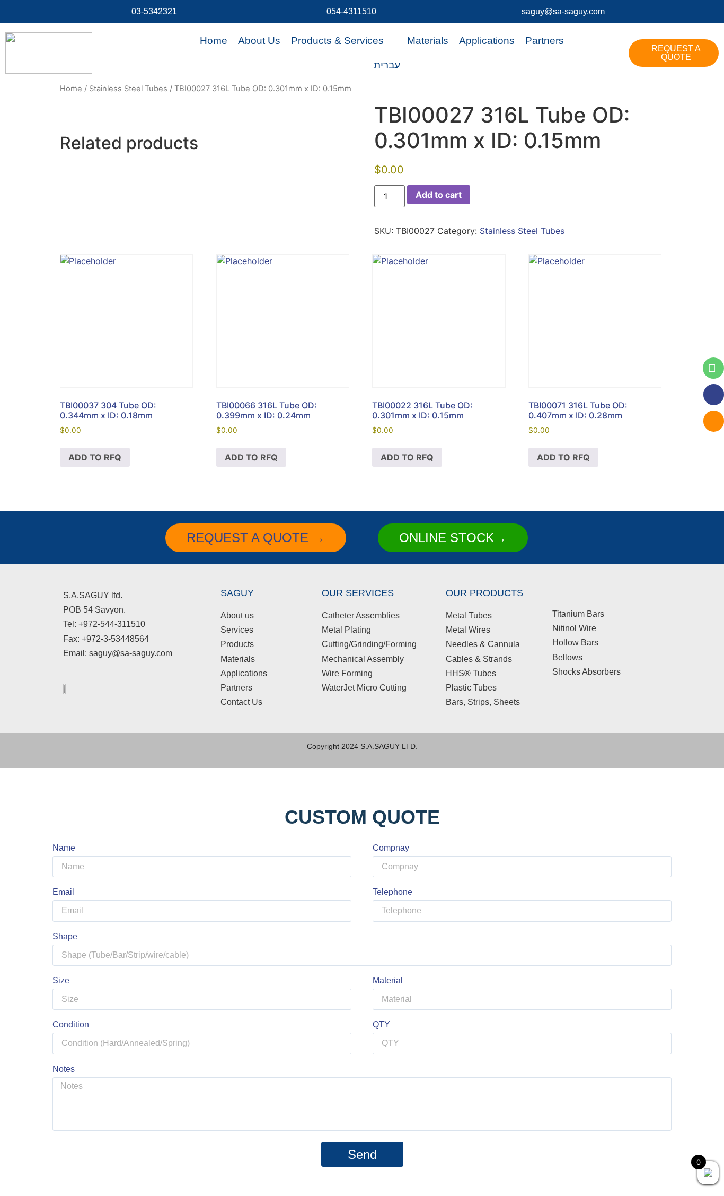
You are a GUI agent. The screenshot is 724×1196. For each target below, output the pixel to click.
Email (63, 892)
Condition (70, 1024)
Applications (487, 40)
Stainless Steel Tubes (128, 88)
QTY (381, 1024)
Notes (63, 1069)
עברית (387, 65)
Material (388, 980)
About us (259, 40)
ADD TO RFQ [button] (94, 457)
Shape (64, 936)
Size (60, 980)
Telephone (392, 892)
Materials (427, 40)
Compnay (391, 848)
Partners (544, 40)
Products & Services (337, 40)
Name (63, 848)
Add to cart (439, 194)
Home (213, 40)
